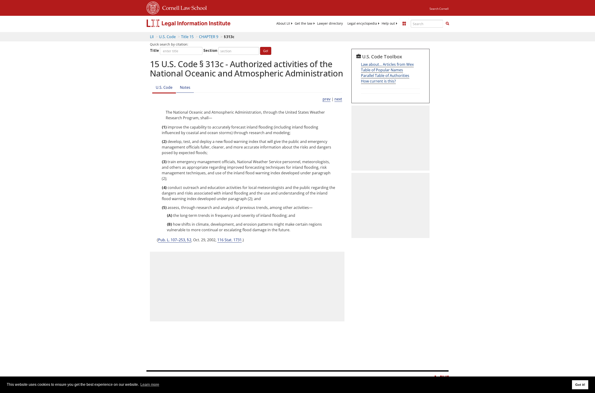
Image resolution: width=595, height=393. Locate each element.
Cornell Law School (183, 7)
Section (210, 50)
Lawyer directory (330, 23)
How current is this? (378, 81)
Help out (388, 23)
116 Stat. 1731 (229, 239)
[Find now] (447, 23)
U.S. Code (167, 36)
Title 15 (187, 36)
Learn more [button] (149, 384)
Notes (185, 87)
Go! (265, 51)
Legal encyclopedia (362, 23)
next (338, 99)
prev (327, 99)
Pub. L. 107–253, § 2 (174, 239)
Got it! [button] (580, 384)
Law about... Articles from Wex (387, 64)
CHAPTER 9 (208, 36)
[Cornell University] (152, 7)
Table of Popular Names (382, 70)
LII (152, 36)
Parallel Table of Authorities (385, 75)
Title (154, 50)
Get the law (303, 23)
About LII (283, 23)
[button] (447, 23)
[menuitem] (283, 23)
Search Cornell (439, 9)
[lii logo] (199, 23)
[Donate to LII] (404, 23)
